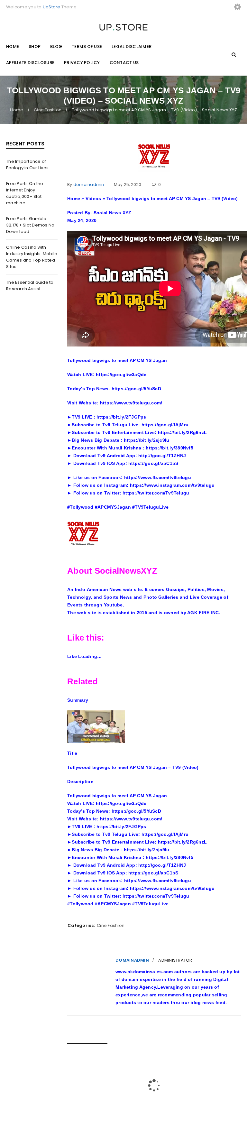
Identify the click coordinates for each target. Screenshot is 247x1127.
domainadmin (88, 184)
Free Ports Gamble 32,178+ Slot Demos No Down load (30, 225)
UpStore (51, 7)
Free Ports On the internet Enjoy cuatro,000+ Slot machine (24, 193)
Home (16, 110)
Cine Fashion (47, 110)
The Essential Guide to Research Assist (30, 285)
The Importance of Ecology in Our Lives (27, 164)
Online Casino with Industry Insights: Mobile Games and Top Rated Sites (31, 257)
